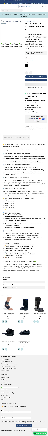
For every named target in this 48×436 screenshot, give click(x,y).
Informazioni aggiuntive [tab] (22, 137)
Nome (2, 410)
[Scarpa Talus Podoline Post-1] (8, 332)
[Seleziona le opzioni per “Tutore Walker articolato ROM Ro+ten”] (34, 321)
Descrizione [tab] (8, 137)
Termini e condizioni (6, 397)
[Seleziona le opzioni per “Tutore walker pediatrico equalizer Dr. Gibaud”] (19, 321)
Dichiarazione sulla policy (7, 393)
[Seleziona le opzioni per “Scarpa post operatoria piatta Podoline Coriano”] (19, 349)
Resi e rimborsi (5, 382)
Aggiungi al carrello (36, 76)
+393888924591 (5, 370)
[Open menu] (1, 6)
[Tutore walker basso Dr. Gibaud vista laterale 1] (12, 31)
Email (2, 416)
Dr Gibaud (32, 129)
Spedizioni (3, 379)
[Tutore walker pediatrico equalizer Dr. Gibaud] (24, 304)
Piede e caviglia (30, 21)
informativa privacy (11, 421)
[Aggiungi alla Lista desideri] (6, 321)
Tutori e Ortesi (43, 128)
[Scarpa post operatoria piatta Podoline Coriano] (24, 332)
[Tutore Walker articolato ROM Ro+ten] (39, 304)
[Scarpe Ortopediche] (24, 6)
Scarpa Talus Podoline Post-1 (8, 341)
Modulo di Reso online (6, 384)
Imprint (2, 399)
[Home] (2, 14)
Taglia (26, 57)
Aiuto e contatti (5, 377)
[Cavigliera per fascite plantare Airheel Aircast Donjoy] (8, 304)
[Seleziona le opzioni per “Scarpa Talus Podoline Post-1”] (3, 349)
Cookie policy (4, 395)
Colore (26, 62)
